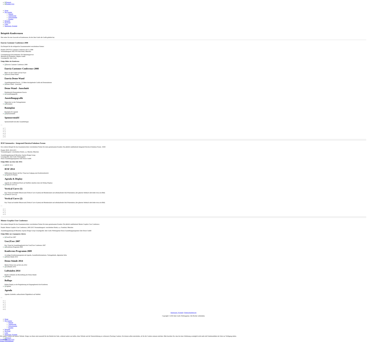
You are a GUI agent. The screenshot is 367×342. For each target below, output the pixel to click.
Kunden (10, 19)
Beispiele (7, 21)
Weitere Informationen (6, 341)
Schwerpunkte (12, 17)
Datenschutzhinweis (190, 312)
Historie (10, 14)
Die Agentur (8, 12)
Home (6, 10)
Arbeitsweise (12, 16)
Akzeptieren (3, 339)
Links (6, 24)
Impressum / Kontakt (11, 26)
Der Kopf (7, 22)
